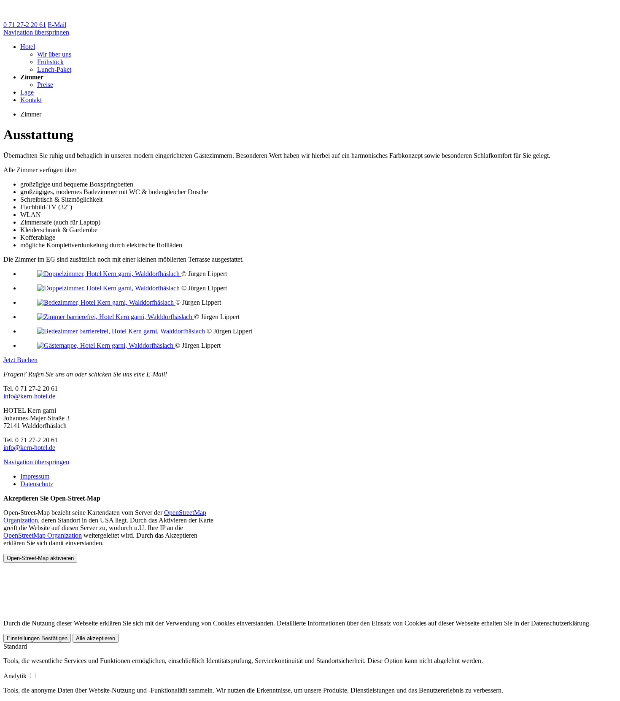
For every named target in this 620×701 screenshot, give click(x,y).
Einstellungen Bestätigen (37, 638)
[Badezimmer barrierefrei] (122, 331)
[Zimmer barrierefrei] (115, 316)
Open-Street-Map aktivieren (40, 558)
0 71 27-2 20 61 (24, 24)
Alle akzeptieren (95, 638)
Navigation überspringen (36, 32)
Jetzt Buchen (20, 359)
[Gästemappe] (106, 345)
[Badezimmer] (106, 302)
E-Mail (57, 24)
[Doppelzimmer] (109, 273)
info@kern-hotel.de (29, 396)
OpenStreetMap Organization (42, 535)
